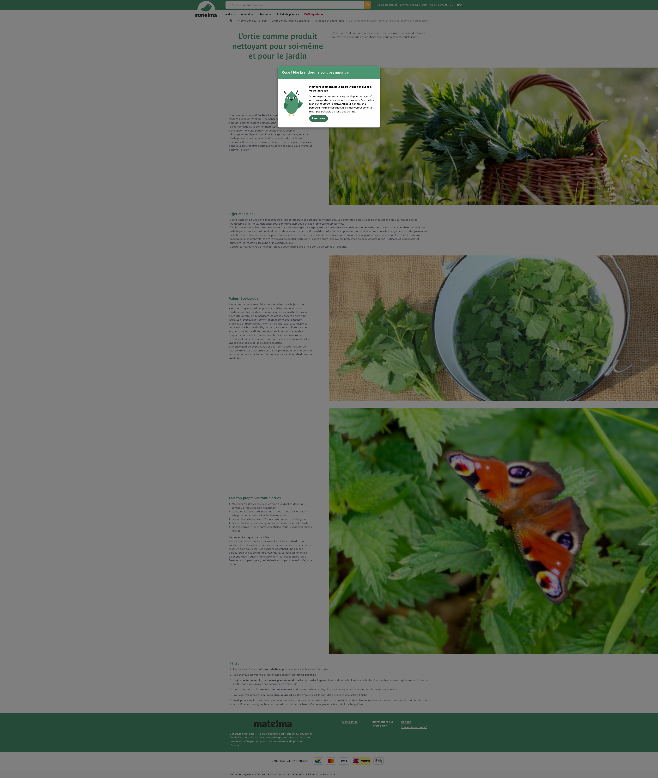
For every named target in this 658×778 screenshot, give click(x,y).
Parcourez (318, 118)
